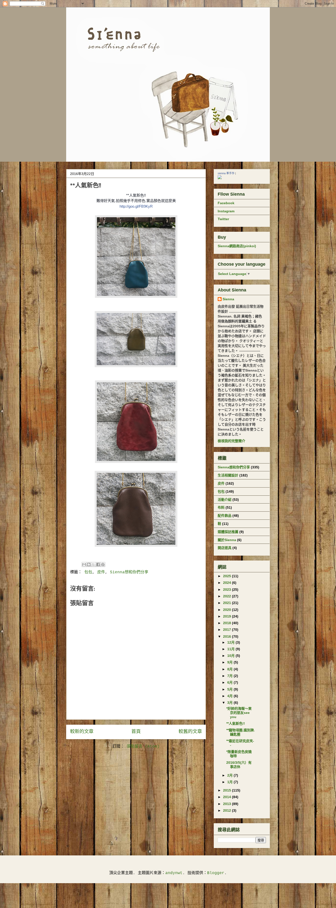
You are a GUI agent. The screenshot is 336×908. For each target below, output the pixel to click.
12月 (231, 642)
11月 (231, 649)
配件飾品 (224, 516)
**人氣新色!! (235, 723)
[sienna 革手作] (220, 178)
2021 (227, 603)
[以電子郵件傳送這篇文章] (84, 564)
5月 (230, 689)
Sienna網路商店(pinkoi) (237, 246)
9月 (230, 662)
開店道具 (224, 548)
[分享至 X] (93, 564)
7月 (230, 676)
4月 (230, 696)
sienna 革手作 (226, 173)
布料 (221, 507)
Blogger (215, 873)
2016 (227, 636)
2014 (227, 797)
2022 (227, 596)
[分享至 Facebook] (98, 564)
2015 (227, 790)
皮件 (101, 572)
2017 (227, 630)
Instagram (226, 211)
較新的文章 (81, 732)
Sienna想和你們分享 (129, 572)
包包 (88, 572)
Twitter (223, 219)
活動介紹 (224, 500)
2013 (227, 804)
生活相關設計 (228, 475)
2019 (227, 616)
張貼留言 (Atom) (143, 746)
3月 (230, 703)
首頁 (136, 732)
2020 (227, 610)
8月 (230, 669)
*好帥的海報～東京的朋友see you (239, 712)
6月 (230, 682)
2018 (227, 623)
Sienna (228, 299)
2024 (227, 583)
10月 (231, 656)
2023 (227, 589)
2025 (227, 576)
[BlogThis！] (88, 564)
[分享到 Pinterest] (102, 564)
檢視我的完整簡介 (231, 441)
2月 (230, 775)
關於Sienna (227, 540)
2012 (227, 810)
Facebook (226, 203)
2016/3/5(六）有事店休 (239, 765)
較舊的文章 (190, 732)
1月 (230, 782)
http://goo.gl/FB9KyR (136, 206)
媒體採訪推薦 (228, 532)
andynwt (174, 873)
